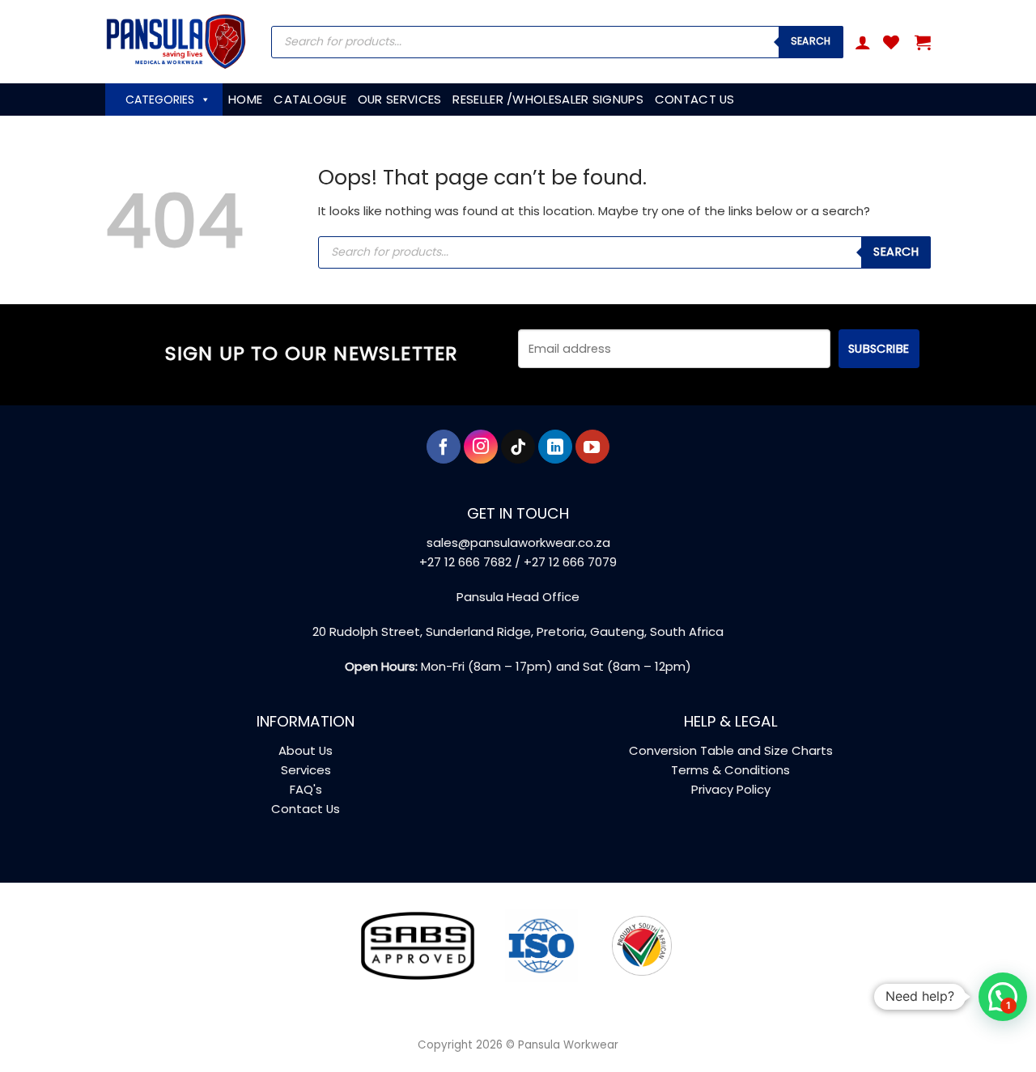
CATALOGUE (310, 99)
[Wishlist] (891, 42)
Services (306, 769)
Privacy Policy (731, 789)
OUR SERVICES (400, 99)
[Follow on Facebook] (444, 447)
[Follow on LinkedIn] (555, 447)
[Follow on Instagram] (481, 447)
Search (811, 41)
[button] (863, 42)
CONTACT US (695, 99)
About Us (305, 750)
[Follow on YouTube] (592, 447)
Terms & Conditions (730, 769)
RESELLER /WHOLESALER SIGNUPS (547, 99)
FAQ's (306, 789)
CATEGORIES (159, 99)
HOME (245, 99)
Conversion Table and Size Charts (731, 750)
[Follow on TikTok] (518, 447)
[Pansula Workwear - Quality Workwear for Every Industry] (176, 41)
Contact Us (305, 808)
